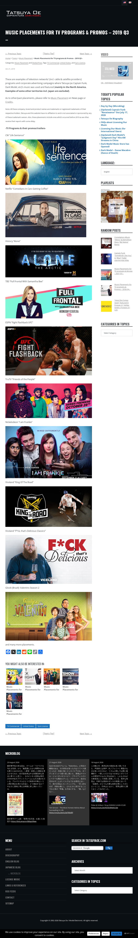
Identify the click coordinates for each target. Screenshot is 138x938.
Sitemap (9, 903)
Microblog (15, 873)
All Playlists (105, 189)
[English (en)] (124, 2)
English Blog (12, 861)
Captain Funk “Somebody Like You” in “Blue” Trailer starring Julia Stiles (123, 257)
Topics (14, 58)
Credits (9, 101)
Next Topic (86, 53)
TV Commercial (53, 63)
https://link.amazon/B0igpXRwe (23, 821)
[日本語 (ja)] (130, 2)
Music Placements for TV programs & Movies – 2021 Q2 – (123, 271)
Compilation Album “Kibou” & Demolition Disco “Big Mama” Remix (122, 241)
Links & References (15, 885)
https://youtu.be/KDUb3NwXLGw (104, 807)
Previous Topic (13, 53)
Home (7, 58)
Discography (12, 855)
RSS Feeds (10, 891)
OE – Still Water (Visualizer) (111, 83)
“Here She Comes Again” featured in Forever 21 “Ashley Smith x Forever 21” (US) (122, 305)
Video (104, 54)
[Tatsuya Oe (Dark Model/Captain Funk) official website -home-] (24, 15)
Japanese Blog (12, 867)
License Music (12, 879)
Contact (9, 897)
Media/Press (37, 63)
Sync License (80, 63)
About (8, 849)
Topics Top (48, 53)
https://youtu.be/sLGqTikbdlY (61, 812)
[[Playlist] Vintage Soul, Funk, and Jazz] (117, 207)
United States (65, 63)
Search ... (119, 2)
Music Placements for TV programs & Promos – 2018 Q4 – (123, 287)
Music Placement (26, 58)
